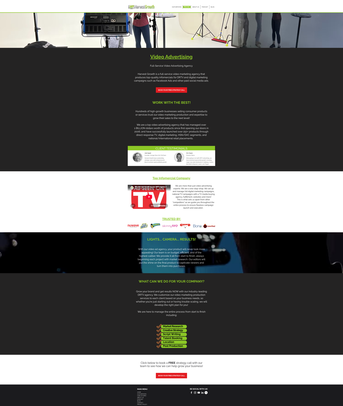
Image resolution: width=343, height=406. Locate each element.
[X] (206, 392)
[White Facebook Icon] (191, 392)
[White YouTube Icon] (198, 392)
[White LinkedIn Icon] (202, 392)
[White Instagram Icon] (195, 392)
